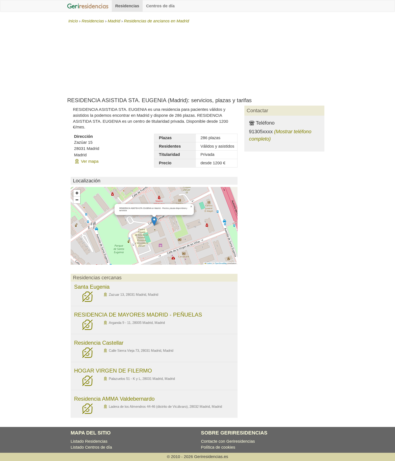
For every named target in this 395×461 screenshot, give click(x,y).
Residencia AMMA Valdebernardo (114, 399)
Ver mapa (90, 161)
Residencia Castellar (98, 343)
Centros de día (160, 6)
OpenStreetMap (221, 263)
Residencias (127, 6)
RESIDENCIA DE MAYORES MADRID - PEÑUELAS (138, 315)
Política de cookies (218, 447)
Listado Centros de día (91, 447)
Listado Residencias (89, 441)
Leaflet (209, 263)
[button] (154, 221)
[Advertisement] (197, 59)
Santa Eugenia (91, 287)
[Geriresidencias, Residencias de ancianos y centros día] (88, 6)
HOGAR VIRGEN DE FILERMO (113, 371)
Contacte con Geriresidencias (228, 441)
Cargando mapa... (153, 226)
